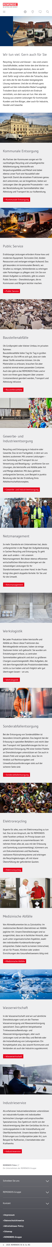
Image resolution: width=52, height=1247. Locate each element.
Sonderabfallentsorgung (17, 774)
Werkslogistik (12, 679)
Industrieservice (13, 1151)
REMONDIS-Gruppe (13, 1237)
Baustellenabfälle (14, 389)
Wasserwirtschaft (14, 1056)
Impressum (9, 1215)
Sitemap (8, 1231)
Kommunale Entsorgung (17, 199)
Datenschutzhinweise (14, 1220)
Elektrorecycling (13, 869)
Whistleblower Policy (13, 1226)
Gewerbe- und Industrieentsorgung (22, 489)
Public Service (12, 291)
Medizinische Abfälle (15, 961)
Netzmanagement (14, 584)
